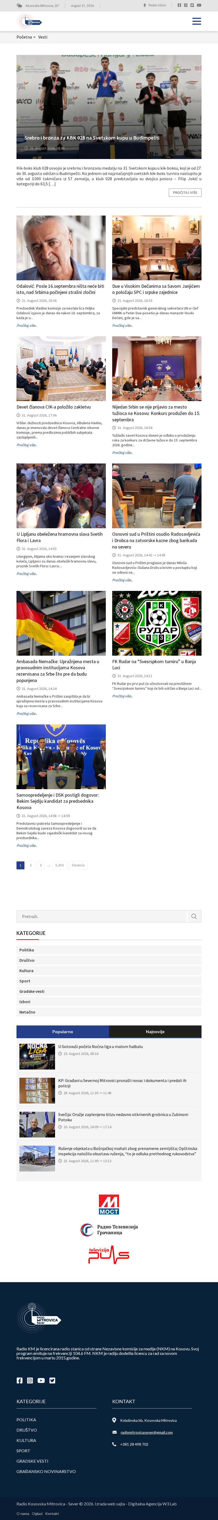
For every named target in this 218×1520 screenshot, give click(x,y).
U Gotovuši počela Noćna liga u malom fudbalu (100, 1046)
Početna (26, 37)
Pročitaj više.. (26, 325)
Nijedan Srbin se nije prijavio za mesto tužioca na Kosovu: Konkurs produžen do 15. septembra (156, 413)
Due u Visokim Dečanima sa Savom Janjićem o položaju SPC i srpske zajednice (156, 289)
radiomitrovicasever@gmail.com (147, 1432)
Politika (26, 950)
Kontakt (52, 1513)
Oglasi (37, 1513)
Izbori (24, 1001)
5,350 (59, 865)
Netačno (27, 1012)
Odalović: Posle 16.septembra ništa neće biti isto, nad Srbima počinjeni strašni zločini (60, 289)
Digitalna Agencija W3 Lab (152, 1503)
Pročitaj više (185, 192)
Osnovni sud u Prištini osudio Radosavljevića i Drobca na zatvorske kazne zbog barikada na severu (156, 540)
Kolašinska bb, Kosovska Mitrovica (148, 1420)
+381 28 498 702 (134, 1444)
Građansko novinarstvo (46, 1471)
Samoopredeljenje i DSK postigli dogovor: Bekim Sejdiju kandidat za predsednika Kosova (57, 801)
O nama (22, 1513)
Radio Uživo (157, 5)
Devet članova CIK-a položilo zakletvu (53, 407)
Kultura (26, 970)
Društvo (27, 960)
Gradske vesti (31, 991)
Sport (24, 981)
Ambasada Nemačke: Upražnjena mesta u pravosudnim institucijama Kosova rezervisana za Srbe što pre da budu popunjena (57, 670)
